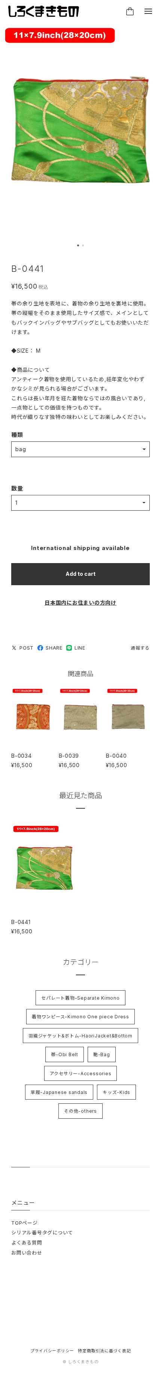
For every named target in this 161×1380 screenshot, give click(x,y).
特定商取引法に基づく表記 (104, 1351)
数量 (17, 488)
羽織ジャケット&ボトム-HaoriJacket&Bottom (80, 1036)
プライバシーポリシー (52, 1351)
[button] (78, 245)
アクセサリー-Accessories (81, 1073)
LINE (80, 648)
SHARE (54, 648)
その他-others (80, 1111)
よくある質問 (26, 1243)
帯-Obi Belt (64, 1054)
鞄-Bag (101, 1054)
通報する (140, 648)
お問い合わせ (26, 1253)
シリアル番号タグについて (42, 1232)
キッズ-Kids (116, 1092)
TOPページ (24, 1223)
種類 (17, 434)
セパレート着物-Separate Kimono (80, 998)
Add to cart (80, 574)
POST (26, 648)
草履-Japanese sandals (59, 1092)
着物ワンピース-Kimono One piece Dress (80, 1016)
